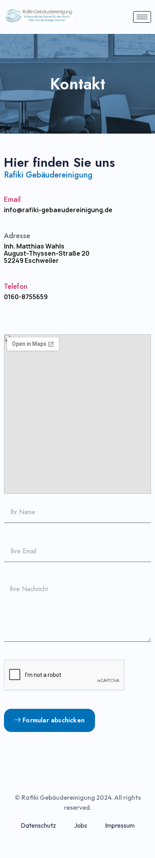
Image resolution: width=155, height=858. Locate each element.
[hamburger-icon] (142, 17)
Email (12, 199)
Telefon (15, 286)
